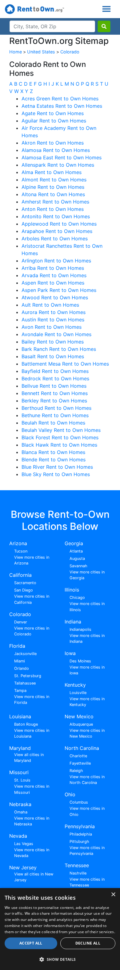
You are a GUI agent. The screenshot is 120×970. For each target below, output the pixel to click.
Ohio (70, 794)
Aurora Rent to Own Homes (54, 312)
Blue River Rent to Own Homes (57, 467)
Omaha (20, 812)
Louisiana (20, 716)
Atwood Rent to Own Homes (55, 297)
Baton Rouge (26, 724)
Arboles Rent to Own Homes (55, 238)
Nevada (18, 836)
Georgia (74, 543)
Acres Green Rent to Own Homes (60, 98)
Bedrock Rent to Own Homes (55, 378)
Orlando (21, 668)
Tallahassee (25, 683)
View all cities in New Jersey (33, 877)
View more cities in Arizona (31, 560)
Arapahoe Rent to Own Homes (57, 231)
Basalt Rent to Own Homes (53, 356)
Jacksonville (25, 653)
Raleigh (76, 770)
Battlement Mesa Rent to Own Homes (65, 364)
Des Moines (80, 661)
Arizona (18, 543)
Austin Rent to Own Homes (53, 319)
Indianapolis (80, 629)
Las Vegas (23, 843)
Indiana (73, 622)
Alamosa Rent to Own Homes (56, 150)
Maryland (20, 748)
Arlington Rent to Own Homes (56, 261)
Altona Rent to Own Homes (53, 194)
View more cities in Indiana (87, 638)
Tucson (20, 551)
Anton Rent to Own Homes (53, 209)
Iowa (70, 653)
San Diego (23, 590)
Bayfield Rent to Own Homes (55, 371)
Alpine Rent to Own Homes (53, 187)
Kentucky (75, 685)
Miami (19, 661)
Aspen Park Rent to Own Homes (59, 290)
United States (41, 51)
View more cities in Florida (31, 699)
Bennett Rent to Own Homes (55, 393)
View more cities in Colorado (31, 631)
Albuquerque (81, 724)
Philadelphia (81, 834)
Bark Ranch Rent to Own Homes (59, 349)
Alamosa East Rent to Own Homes (62, 157)
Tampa (20, 690)
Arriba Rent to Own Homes (53, 268)
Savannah (78, 566)
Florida (17, 646)
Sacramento (25, 582)
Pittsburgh (79, 841)
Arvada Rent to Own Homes (54, 275)
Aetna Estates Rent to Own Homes (62, 106)
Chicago (77, 597)
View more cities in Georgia (87, 575)
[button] (60, 959)
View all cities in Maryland (29, 757)
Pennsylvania (80, 826)
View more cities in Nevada (31, 853)
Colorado (69, 51)
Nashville (78, 873)
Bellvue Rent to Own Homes (54, 386)
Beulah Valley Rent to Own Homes (61, 430)
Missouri (19, 772)
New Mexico (79, 716)
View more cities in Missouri (31, 789)
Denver (20, 622)
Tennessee (77, 865)
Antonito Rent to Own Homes (56, 216)
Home (15, 51)
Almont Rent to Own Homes (54, 180)
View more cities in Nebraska (31, 821)
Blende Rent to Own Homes (54, 459)
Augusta (77, 558)
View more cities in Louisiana (31, 733)
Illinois (72, 590)
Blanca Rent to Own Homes (53, 452)
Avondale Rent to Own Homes (56, 334)
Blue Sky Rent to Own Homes (56, 474)
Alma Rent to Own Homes (52, 172)
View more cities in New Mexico (87, 733)
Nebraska (20, 804)
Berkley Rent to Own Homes (54, 401)
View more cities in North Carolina (87, 779)
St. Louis (22, 780)
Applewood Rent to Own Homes (59, 224)
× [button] (113, 894)
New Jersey (23, 867)
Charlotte (78, 756)
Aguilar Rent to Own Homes (54, 121)
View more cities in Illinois (87, 606)
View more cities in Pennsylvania (87, 850)
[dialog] (60, 929)
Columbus (79, 802)
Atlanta (76, 551)
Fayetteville (80, 763)
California (20, 575)
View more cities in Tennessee (87, 882)
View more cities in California (31, 599)
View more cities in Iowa (87, 670)
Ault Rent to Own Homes (50, 305)
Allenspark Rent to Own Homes (58, 165)
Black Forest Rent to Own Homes (60, 437)
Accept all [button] (30, 943)
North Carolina (82, 748)
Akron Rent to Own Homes (53, 143)
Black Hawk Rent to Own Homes (59, 445)
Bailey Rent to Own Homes (53, 342)
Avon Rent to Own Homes (52, 327)
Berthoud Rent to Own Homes (56, 408)
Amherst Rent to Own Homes (55, 202)
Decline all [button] (87, 943)
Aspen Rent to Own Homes (53, 283)
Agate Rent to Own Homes (53, 113)
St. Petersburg (27, 675)
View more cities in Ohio (87, 811)
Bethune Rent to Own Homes (55, 415)
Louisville (78, 692)
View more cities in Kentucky (87, 701)
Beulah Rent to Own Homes (53, 423)
